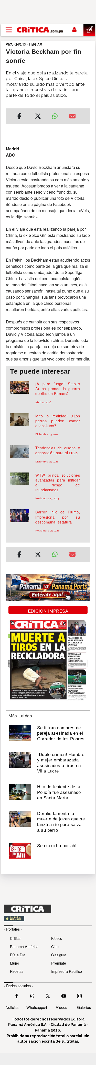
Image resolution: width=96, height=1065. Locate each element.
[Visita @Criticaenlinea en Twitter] (32, 995)
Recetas (16, 971)
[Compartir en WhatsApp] (56, 114)
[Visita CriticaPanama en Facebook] (16, 995)
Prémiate (58, 963)
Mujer (14, 963)
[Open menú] (9, 30)
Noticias (12, 1007)
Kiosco (56, 938)
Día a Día (17, 954)
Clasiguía (58, 954)
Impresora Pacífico (66, 971)
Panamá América (24, 946)
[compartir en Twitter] (38, 117)
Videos (61, 1007)
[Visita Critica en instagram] (79, 995)
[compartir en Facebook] (19, 117)
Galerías (84, 1007)
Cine (55, 946)
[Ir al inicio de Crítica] (40, 30)
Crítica (15, 938)
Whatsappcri (36, 1007)
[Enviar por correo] (72, 117)
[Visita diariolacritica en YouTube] (63, 995)
